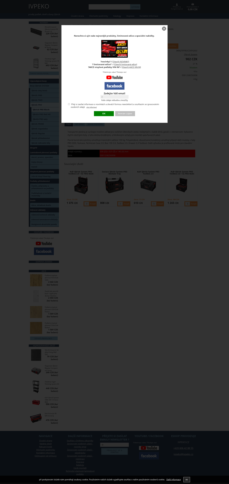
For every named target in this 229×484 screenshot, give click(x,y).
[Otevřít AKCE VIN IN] (131, 67)
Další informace (173, 479)
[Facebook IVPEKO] (114, 86)
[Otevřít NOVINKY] (120, 61)
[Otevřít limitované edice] (125, 64)
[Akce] (114, 56)
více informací (91, 107)
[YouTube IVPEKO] (114, 78)
